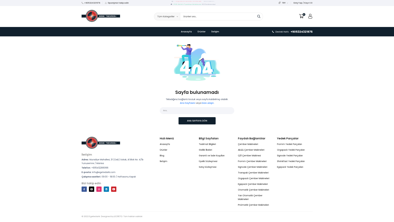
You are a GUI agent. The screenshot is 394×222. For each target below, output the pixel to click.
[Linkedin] (106, 189)
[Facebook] (84, 189)
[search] (259, 16)
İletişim (215, 31)
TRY (283, 2)
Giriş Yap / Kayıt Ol (302, 2)
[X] (91, 189)
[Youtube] (113, 189)
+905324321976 (92, 2)
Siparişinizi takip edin (118, 2)
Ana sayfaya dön (197, 120)
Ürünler (201, 31)
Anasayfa (186, 31)
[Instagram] (99, 189)
